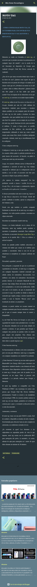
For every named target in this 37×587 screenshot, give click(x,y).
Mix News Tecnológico (14, 3)
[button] (3, 22)
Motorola (6, 453)
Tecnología (15, 453)
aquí (21, 341)
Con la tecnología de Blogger (20, 584)
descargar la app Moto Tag (25, 234)
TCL (2, 500)
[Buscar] (34, 3)
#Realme (4, 532)
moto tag (29, 57)
